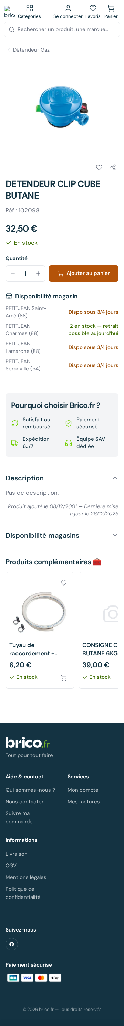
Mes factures (84, 801)
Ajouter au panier (88, 273)
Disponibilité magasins (42, 535)
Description (25, 477)
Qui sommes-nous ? (30, 790)
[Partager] (112, 167)
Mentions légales (26, 877)
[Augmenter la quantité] (38, 273)
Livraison (17, 853)
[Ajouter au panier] (64, 678)
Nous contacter (25, 801)
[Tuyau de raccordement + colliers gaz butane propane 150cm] (40, 630)
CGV (11, 865)
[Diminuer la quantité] (13, 273)
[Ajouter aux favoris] (99, 167)
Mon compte (83, 790)
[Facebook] (12, 944)
